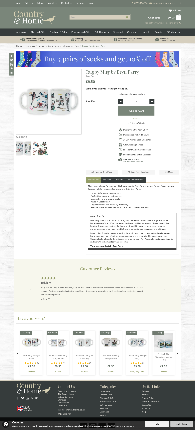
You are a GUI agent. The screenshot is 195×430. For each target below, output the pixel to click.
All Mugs (169, 172)
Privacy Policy (147, 398)
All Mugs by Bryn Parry (102, 172)
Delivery (107, 179)
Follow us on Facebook (11, 56)
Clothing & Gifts (107, 398)
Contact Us (66, 3)
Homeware (105, 391)
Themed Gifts (106, 395)
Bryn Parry (91, 76)
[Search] (127, 17)
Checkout (154, 17)
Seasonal (104, 408)
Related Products (135, 179)
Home (18, 3)
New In (103, 415)
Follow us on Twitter (11, 60)
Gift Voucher (173, 32)
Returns (119, 179)
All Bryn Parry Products (138, 172)
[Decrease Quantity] (120, 101)
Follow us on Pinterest (11, 69)
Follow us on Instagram (11, 73)
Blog (143, 412)
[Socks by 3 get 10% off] (97, 59)
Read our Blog (11, 64)
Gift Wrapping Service (133, 145)
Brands (158, 32)
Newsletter (146, 405)
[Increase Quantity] (151, 101)
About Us (145, 408)
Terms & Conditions (150, 401)
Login (91, 3)
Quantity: (90, 101)
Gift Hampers (106, 405)
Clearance (104, 412)
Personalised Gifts (108, 401)
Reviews (80, 3)
